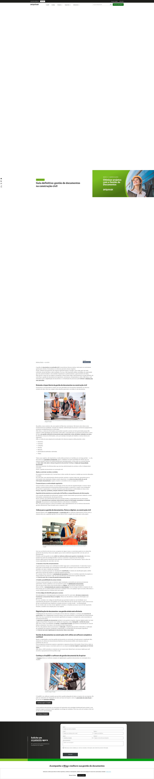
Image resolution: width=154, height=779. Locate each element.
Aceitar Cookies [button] (81, 775)
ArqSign (53, 4)
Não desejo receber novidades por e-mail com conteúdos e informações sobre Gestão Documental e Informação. (86, 747)
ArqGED (47, 4)
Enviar (70, 754)
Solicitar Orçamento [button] (118, 4)
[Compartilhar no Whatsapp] (1, 183)
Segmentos (67, 4)
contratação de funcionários (60, 574)
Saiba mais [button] (108, 771)
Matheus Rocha (39, 362)
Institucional (75, 4)
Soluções (59, 4)
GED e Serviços (40, 179)
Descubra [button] (42, 1)
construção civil (64, 512)
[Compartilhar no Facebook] (1, 178)
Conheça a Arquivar (42, 714)
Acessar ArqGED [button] (114, 1)
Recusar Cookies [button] (72, 775)
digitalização (87, 362)
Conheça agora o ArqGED (44, 702)
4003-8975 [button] (121, 1)
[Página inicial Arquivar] (34, 4)
